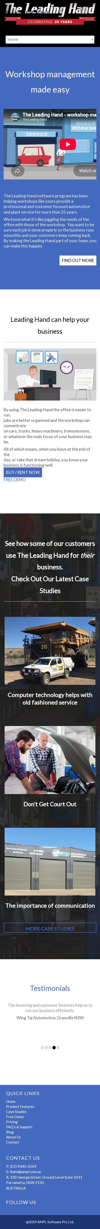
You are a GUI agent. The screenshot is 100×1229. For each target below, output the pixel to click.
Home (11, 1101)
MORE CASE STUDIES (50, 928)
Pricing (12, 1122)
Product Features (20, 1106)
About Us (13, 1137)
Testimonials (50, 988)
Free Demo (15, 1116)
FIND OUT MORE (78, 260)
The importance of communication (50, 905)
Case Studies (16, 1111)
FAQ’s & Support (19, 1127)
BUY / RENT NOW (23, 472)
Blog (10, 1132)
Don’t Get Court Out (50, 803)
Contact (12, 1142)
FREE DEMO (15, 479)
